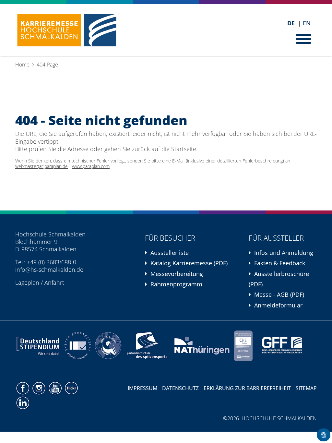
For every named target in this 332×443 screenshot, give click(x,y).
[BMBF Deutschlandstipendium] (38, 345)
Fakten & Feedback (279, 263)
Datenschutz (180, 388)
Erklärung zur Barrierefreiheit (247, 388)
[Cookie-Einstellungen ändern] (323, 434)
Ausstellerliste (169, 253)
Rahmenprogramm (176, 284)
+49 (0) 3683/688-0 (51, 262)
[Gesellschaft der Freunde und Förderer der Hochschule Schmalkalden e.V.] (285, 345)
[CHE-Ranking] (243, 345)
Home (22, 64)
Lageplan (27, 282)
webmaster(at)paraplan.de (41, 166)
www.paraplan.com (91, 166)
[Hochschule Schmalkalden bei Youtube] (56, 387)
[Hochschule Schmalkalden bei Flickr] (71, 387)
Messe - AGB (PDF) (279, 294)
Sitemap (306, 388)
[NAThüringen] (202, 345)
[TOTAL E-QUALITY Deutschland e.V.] (108, 345)
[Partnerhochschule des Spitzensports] (148, 345)
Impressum (142, 388)
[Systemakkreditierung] (77, 345)
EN (307, 23)
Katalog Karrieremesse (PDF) (189, 263)
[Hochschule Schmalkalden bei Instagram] (39, 387)
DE (291, 23)
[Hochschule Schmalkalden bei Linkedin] (22, 402)
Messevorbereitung (176, 274)
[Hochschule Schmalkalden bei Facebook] (23, 387)
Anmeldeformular (278, 305)
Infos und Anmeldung (283, 253)
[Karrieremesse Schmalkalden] (66, 30)
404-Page (47, 64)
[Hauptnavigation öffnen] (304, 38)
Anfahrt (54, 282)
